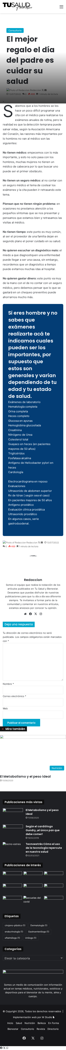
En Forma (53, 1023)
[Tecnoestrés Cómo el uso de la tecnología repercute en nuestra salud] (13, 849)
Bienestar (13, 1028)
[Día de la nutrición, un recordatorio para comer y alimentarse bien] (53, 901)
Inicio (10, 1023)
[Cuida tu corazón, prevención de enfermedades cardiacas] (12, 901)
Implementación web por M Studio (32, 1017)
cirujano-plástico (15, 925)
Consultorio (15, 30)
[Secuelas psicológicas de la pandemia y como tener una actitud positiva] (33, 901)
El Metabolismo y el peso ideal (25, 776)
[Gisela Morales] (33, 876)
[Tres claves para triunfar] (53, 876)
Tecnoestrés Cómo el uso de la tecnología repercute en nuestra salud (44, 848)
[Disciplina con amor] (33, 889)
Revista (41, 1028)
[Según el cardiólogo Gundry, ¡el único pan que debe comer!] (13, 831)
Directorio (53, 1028)
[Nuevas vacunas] (12, 876)
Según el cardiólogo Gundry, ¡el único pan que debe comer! (43, 830)
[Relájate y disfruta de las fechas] (12, 889)
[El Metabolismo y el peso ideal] (13, 815)
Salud (19, 1023)
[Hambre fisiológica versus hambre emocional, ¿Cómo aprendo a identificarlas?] (53, 889)
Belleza (42, 1023)
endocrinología (14, 931)
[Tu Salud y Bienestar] (17, 7)
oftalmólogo (12, 937)
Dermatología (38, 925)
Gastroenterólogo (38, 931)
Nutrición (30, 1023)
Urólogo (30, 937)
